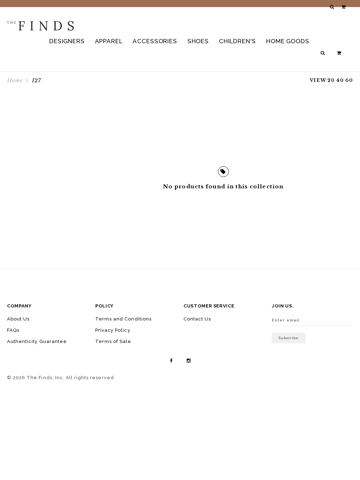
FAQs (13, 330)
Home (15, 80)
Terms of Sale (113, 341)
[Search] (323, 53)
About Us (18, 319)
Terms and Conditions (123, 319)
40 (340, 80)
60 (349, 80)
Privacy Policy (112, 330)
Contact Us (197, 319)
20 (331, 80)
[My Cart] (339, 53)
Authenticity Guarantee (37, 341)
